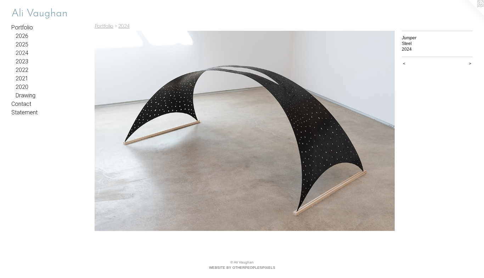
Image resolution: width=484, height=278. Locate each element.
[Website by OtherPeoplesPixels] (470, 14)
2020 (22, 87)
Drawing (25, 95)
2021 (22, 78)
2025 (22, 44)
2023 (22, 61)
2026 (22, 36)
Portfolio (22, 27)
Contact (21, 104)
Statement (24, 112)
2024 (22, 53)
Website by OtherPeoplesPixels (242, 268)
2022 (22, 70)
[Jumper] (245, 131)
